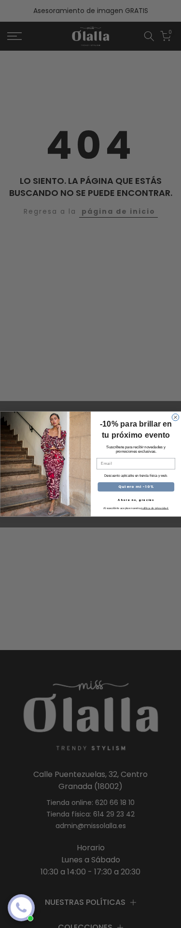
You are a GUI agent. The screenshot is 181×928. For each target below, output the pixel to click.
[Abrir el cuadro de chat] (21, 907)
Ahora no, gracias (136, 499)
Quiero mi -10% (135, 486)
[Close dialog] (175, 417)
